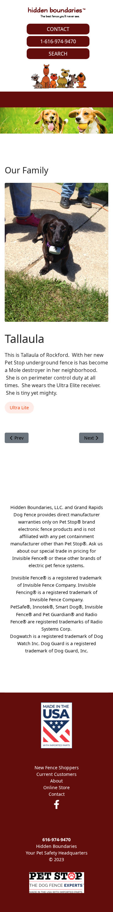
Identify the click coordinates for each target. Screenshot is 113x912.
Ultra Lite (19, 408)
